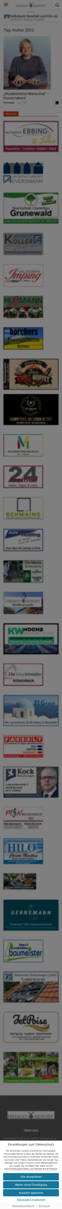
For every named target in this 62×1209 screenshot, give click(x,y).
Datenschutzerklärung (23, 1206)
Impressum (44, 1206)
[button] (31, 1184)
